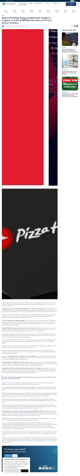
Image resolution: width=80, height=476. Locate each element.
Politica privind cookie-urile (12, 467)
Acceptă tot (24, 470)
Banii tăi (63, 47)
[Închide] (28, 458)
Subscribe (72, 0)
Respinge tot (16, 470)
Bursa (3, 15)
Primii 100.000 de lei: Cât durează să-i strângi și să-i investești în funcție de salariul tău (70, 51)
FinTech (47, 3)
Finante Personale (39, 3)
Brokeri (30, 3)
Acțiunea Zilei (65, 69)
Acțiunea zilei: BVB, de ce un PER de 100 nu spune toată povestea (69, 73)
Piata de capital (22, 3)
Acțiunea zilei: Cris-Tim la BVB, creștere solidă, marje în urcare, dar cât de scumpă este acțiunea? (70, 95)
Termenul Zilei (56, 3)
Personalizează (8, 470)
